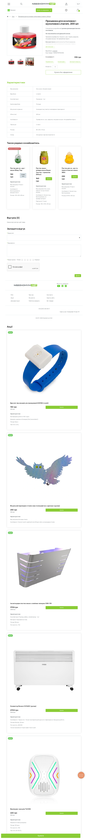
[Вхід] (66, 4)
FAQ (12, 295)
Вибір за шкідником (43, 10)
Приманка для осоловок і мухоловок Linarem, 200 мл (34, 16)
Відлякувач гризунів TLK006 (20, 809)
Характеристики (16, 82)
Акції (12, 298)
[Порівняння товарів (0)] (66, 10)
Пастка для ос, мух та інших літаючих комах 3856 (70, 170)
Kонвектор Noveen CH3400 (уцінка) (23, 706)
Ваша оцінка (12, 260)
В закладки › (62, 62)
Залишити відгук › (75, 62)
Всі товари (50, 301)
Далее (78, 275)
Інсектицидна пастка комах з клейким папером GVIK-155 (31, 603)
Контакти (50, 295)
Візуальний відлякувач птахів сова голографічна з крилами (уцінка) (35, 506)
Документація (15, 301)
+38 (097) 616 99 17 (44, 309)
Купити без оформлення (63, 72)
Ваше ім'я (11, 233)
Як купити (32, 298)
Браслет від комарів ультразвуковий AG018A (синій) (29, 403)
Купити (41, 836)
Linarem (54, 51)
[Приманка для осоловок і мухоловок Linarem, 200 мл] (24, 54)
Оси (13, 16)
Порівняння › (50, 62)
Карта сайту (51, 298)
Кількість (48, 66)
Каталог (13, 10)
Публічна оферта (34, 301)
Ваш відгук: (11, 243)
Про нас (31, 295)
